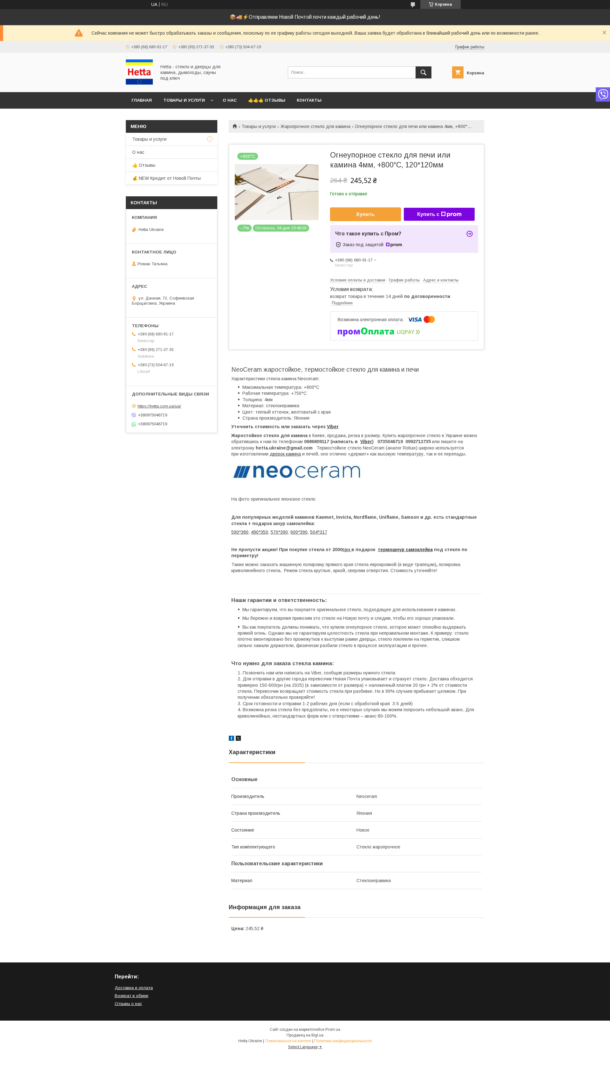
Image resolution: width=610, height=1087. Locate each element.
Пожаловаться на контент (288, 1041)
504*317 (318, 532)
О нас (230, 100)
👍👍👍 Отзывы (266, 100)
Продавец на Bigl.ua (305, 1035)
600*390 (299, 532)
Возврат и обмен (131, 995)
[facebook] (231, 739)
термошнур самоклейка (405, 549)
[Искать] (423, 72)
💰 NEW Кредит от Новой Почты (166, 178)
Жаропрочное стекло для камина (315, 126)
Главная (142, 100)
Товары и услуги (184, 100)
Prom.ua (332, 1029)
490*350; (260, 532)
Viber (333, 426)
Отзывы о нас (128, 1003)
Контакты (309, 100)
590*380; (240, 532)
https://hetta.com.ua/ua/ (159, 406)
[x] (238, 739)
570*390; (280, 532)
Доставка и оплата (134, 987)
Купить (365, 214)
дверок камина (285, 453)
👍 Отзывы (143, 165)
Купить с (428, 214)
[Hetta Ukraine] (139, 83)
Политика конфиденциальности (343, 1041)
